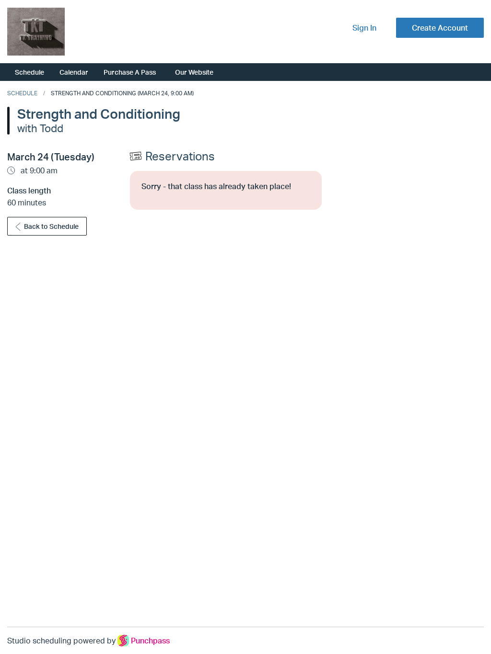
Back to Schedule (51, 226)
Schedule (29, 72)
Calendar (73, 72)
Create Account (440, 28)
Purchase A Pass (130, 72)
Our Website (194, 72)
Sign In (364, 28)
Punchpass (150, 640)
